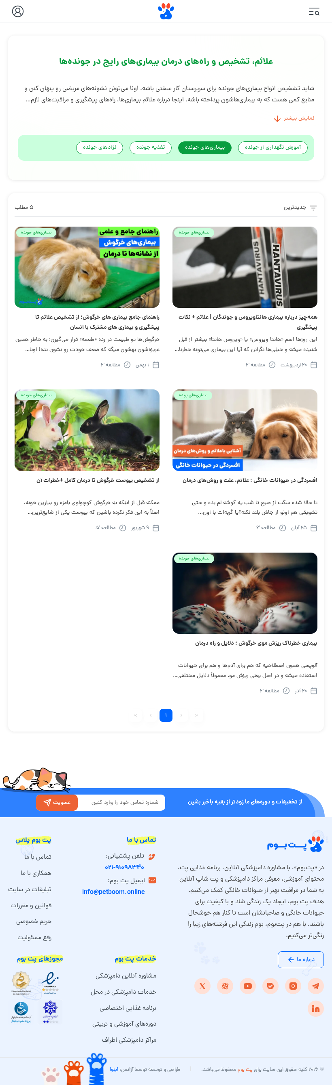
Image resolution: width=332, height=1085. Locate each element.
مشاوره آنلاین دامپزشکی (126, 976)
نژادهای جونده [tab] (99, 147)
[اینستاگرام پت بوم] (293, 986)
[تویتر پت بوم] (202, 986)
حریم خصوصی (33, 922)
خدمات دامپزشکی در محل (123, 992)
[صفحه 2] (150, 715)
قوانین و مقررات (31, 906)
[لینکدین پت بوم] (316, 1009)
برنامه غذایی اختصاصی (128, 1009)
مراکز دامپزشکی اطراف (129, 1040)
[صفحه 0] (181, 715)
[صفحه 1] (196, 715)
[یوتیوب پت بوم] (248, 986)
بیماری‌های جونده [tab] (205, 147)
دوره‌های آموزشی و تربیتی (124, 1024)
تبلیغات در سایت (29, 890)
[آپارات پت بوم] (225, 986)
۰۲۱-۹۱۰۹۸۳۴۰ (124, 868)
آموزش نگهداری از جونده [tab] (273, 147)
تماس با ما (37, 857)
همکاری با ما (36, 874)
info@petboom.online (113, 892)
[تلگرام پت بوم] (316, 986)
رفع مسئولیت (34, 938)
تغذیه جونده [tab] (150, 147)
